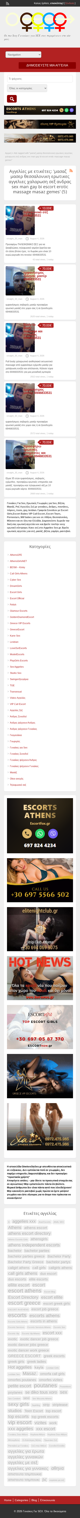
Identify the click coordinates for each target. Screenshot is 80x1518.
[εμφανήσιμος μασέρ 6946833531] (20, 411)
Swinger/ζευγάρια (19, 679)
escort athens (24, 1290)
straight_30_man (14, 238)
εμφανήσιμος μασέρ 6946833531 (37, 391)
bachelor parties (36, 1251)
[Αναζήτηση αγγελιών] (12, 99)
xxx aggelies (20, 1428)
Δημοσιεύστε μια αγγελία (47, 65)
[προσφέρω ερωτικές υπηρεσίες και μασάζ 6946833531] (20, 468)
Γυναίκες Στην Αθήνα (18, 1434)
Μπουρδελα (13, 1440)
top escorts (18, 1416)
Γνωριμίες (15, 741)
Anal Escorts (45, 1222)
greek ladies (36, 1362)
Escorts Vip (13, 1333)
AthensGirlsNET (18, 561)
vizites (40, 1422)
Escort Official (17, 598)
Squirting (36, 1405)
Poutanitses (65, 1386)
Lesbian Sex (14, 1374)
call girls (39, 1267)
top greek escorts (45, 1417)
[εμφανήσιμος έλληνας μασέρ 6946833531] (20, 294)
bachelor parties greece (26, 1256)
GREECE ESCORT (24, 1356)
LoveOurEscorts (18, 648)
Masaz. (30, 1373)
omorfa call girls (52, 1374)
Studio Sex (15, 673)
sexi (26, 1398)
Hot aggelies (20, 1367)
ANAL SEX (59, 1222)
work (53, 1423)
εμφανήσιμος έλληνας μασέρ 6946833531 (35, 276)
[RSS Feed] (7, 3)
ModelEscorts (17, 654)
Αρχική (8, 153)
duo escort (48, 1274)
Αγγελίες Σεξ (16, 710)
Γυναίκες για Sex (18, 747)
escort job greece (44, 1309)
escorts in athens (43, 1321)
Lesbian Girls (52, 1368)
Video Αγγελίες (17, 698)
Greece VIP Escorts (20, 623)
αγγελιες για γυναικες (28, 1468)
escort (38, 1285)
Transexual (16, 691)
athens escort (35, 1228)
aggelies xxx (24, 1221)
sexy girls (18, 1404)
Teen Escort (33, 1411)
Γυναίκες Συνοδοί (19, 753)
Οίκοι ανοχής (16, 778)
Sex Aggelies (17, 666)
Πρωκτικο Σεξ (50, 1440)
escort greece (24, 1303)
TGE (12, 685)
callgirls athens (60, 1268)
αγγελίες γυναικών (25, 1457)
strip (46, 1405)
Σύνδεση (69, 3)
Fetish (13, 604)
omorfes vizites (50, 1380)
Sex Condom (14, 1398)
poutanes (45, 1385)
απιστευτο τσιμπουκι (23, 1480)
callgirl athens (19, 1268)
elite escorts (38, 1279)
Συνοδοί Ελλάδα (56, 1446)
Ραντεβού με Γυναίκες (18, 1446)
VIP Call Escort (18, 704)
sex (63, 1392)
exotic (12, 1339)
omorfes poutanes (22, 1380)
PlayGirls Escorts (19, 660)
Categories (21, 1500)
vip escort (20, 1422)
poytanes (15, 1392)
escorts (17, 1315)
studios (15, 1410)
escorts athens (45, 1315)
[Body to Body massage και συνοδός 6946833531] (20, 351)
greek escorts (54, 1356)
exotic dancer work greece (28, 1350)
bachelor (15, 1251)
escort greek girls (56, 1303)
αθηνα (57, 1468)
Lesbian (14, 642)
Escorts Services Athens (39, 1327)
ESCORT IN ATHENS (18, 1309)
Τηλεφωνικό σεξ (18, 785)
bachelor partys (58, 1262)
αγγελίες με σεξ (22, 1462)
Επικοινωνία (47, 1500)
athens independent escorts (34, 1245)
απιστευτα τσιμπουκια (24, 1474)
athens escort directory (29, 1233)
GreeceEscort (17, 629)
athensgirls (39, 1239)
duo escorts (17, 1279)
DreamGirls (16, 586)
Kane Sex (15, 635)
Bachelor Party (59, 1256)
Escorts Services (16, 1327)
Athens (14, 1227)
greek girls (16, 1362)
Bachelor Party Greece (25, 1262)
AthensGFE (16, 555)
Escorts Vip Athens (31, 1333)
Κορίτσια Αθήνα (37, 1434)
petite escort (19, 1386)
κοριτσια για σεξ (57, 1480)
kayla (39, 1367)
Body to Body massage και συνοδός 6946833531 (33, 331)
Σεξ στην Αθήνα (38, 1446)
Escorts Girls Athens (18, 1321)
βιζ (44, 1480)
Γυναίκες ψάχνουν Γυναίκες (24, 766)
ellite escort (19, 1285)
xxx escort (45, 1429)
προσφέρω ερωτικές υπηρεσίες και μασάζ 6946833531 (37, 451)
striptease (60, 1405)
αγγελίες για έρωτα (26, 1451)
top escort (53, 1411)
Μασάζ (13, 772)
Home (7, 1500)
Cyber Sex (15, 579)
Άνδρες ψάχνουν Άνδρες (22, 722)
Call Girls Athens (18, 573)
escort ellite (52, 1297)
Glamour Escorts (18, 611)
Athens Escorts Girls (18, 1239)
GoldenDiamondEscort (22, 617)
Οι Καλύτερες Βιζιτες (31, 1440)
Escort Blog (49, 1292)
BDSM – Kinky (17, 567)
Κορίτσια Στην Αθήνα (57, 1434)
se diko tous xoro (41, 1392)
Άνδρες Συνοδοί (18, 716)
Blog (34, 1500)
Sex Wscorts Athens (42, 1398)
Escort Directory (23, 1297)
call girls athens (22, 1273)
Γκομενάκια (16, 735)
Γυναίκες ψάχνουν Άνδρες (23, 760)
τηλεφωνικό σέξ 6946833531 (35, 213)
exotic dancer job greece (39, 1339)
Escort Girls (16, 592)
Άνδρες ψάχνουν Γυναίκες (23, 729)
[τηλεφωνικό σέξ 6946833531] (20, 234)
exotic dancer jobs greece (28, 1345)
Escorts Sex (59, 1327)
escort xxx (52, 1333)
